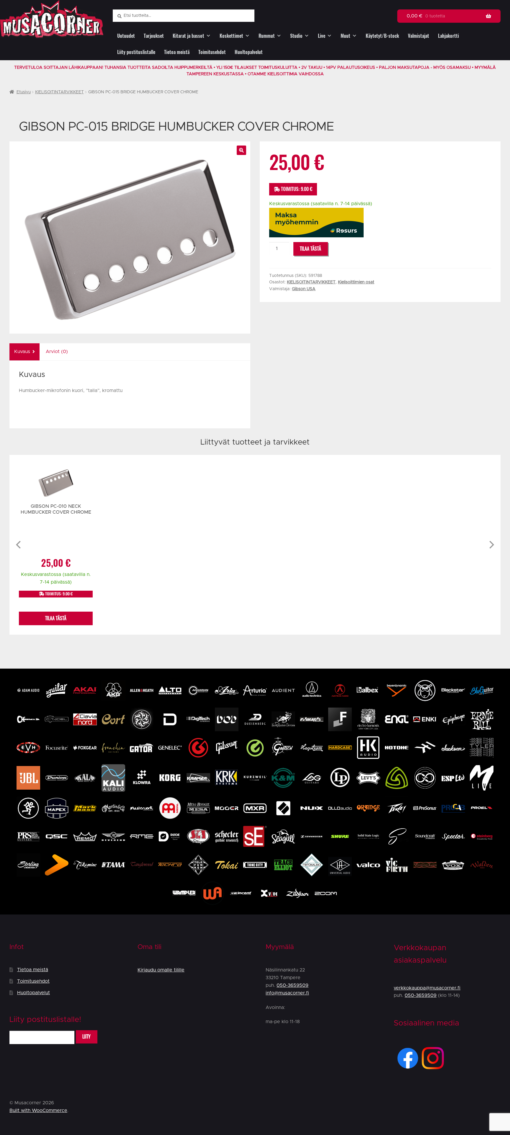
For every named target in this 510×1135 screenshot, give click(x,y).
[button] (241, 150)
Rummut (267, 36)
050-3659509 (292, 985)
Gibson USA (304, 289)
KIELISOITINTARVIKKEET (59, 92)
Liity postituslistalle (136, 52)
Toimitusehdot (212, 52)
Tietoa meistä (176, 52)
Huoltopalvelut (249, 52)
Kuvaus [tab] (22, 351)
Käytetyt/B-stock (382, 36)
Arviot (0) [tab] (57, 351)
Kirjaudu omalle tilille (161, 970)
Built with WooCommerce (38, 1110)
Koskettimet (231, 36)
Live (321, 36)
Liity (86, 1036)
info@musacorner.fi (287, 993)
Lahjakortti (448, 36)
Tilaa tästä (310, 249)
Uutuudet (126, 36)
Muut (345, 36)
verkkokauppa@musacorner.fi (427, 988)
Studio (296, 36)
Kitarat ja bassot (188, 36)
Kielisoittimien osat (356, 282)
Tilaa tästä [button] (55, 618)
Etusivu (24, 92)
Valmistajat (418, 36)
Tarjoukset (154, 36)
